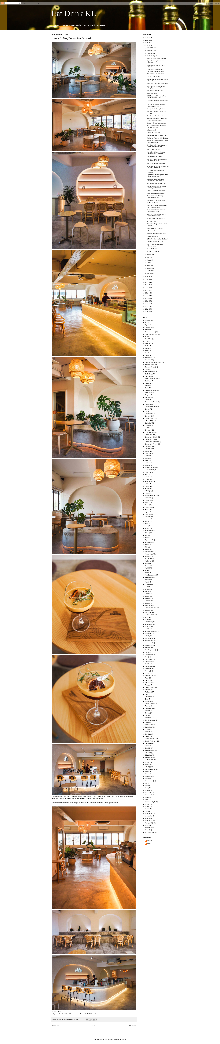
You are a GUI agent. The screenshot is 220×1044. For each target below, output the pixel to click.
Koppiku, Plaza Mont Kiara (155, 241)
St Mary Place (149, 760)
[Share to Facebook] (94, 1020)
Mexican (147, 610)
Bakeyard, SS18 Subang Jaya (156, 193)
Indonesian (148, 530)
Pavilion (147, 668)
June (148, 260)
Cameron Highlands (151, 402)
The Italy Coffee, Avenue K (155, 228)
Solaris (147, 736)
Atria (146, 341)
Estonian (147, 465)
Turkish (147, 809)
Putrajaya (148, 697)
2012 (147, 303)
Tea (146, 783)
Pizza (146, 678)
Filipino (147, 477)
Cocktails (148, 423)
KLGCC (147, 568)
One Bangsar (149, 654)
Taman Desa (149, 781)
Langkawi (148, 584)
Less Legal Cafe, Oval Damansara (157, 83)
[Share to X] (91, 1020)
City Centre (148, 421)
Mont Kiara (148, 622)
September (150, 56)
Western (147, 828)
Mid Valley (148, 612)
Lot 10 (147, 589)
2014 (147, 298)
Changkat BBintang (151, 406)
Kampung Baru (149, 551)
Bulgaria (147, 395)
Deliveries (148, 446)
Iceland (147, 521)
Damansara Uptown (151, 444)
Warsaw (147, 825)
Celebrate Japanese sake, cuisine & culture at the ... (157, 101)
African (147, 322)
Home (94, 1026)
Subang (147, 767)
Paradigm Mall (149, 666)
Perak (147, 673)
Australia (147, 343)
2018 (147, 287)
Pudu (146, 694)
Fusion (147, 488)
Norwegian (148, 645)
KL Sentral (148, 561)
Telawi (147, 785)
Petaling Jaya (149, 675)
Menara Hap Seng (150, 608)
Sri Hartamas (149, 750)
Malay (147, 596)
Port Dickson (149, 682)
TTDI (146, 804)
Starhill (147, 762)
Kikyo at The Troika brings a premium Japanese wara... (156, 70)
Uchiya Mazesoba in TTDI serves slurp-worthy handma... (157, 119)
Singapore (148, 729)
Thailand (147, 790)
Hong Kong (148, 514)
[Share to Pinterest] (96, 1020)
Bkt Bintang (148, 374)
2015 (147, 295)
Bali (146, 353)
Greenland (148, 507)
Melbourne (148, 605)
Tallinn (147, 778)
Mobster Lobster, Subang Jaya (156, 233)
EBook (147, 458)
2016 (147, 293)
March (149, 268)
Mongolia (148, 619)
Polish (147, 680)
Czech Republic (150, 432)
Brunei (147, 385)
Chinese (147, 416)
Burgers (147, 397)
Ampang (147, 327)
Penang (147, 671)
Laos (146, 587)
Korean (147, 573)
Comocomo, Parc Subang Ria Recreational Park (156, 196)
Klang (147, 563)
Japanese (148, 540)
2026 (147, 37)
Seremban (148, 718)
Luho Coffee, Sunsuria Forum (156, 200)
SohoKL (147, 734)
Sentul (147, 711)
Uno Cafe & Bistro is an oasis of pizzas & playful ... (156, 126)
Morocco (147, 626)
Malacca (147, 594)
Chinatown (148, 413)
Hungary (147, 519)
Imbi (146, 523)
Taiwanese (148, 776)
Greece (147, 502)
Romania (148, 701)
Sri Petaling (148, 757)
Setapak (147, 722)
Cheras (147, 409)
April (148, 265)
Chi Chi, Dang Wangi (153, 76)
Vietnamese (148, 820)
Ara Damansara (150, 332)
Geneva (147, 493)
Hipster (147, 512)
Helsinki (147, 509)
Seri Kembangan (150, 720)
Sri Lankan (148, 755)
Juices (147, 547)
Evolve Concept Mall (151, 467)
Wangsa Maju (149, 823)
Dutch (147, 456)
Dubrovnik (148, 453)
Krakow (147, 580)
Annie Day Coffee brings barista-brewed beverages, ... (157, 206)
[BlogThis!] (89, 1020)
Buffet (146, 388)
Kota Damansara (150, 575)
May (148, 263)
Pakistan (147, 664)
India (146, 526)
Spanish (147, 748)
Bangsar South (149, 364)
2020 (147, 282)
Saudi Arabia (149, 708)
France (147, 484)
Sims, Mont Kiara (152, 93)
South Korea (149, 743)
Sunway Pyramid (150, 769)
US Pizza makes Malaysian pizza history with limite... (157, 160)
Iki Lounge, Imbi (152, 130)
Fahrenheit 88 (149, 470)
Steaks (147, 764)
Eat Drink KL (74, 13)
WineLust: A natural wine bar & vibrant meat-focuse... (156, 215)
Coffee (147, 425)
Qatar (146, 699)
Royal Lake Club (150, 704)
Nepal (147, 636)
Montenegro (149, 624)
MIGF (146, 617)
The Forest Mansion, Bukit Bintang (157, 138)
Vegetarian (148, 813)
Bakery (147, 350)
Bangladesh (149, 357)
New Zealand (149, 640)
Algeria (147, 325)
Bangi (147, 355)
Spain (147, 746)
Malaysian (148, 598)
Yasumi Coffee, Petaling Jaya (156, 190)
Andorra (147, 329)
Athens (147, 336)
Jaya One (148, 542)
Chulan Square (149, 418)
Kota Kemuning (150, 577)
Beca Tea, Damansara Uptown (156, 58)
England (147, 463)
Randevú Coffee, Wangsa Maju (156, 123)
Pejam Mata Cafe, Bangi (154, 156)
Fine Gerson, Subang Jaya (155, 90)
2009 (147, 312)
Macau (147, 591)
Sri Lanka (148, 753)
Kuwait (147, 582)
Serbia (147, 715)
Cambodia (148, 399)
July (148, 257)
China (147, 411)
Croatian (147, 428)
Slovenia (147, 732)
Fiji (146, 474)
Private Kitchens (150, 687)
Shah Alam (148, 727)
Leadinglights (109, 1039)
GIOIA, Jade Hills (152, 248)
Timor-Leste (148, 795)
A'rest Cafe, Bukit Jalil (153, 132)
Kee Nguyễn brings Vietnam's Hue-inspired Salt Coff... (156, 105)
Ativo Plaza (148, 339)
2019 (147, 285)
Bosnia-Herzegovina (151, 379)
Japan (147, 537)
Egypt (146, 460)
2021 (147, 279)
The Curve (148, 792)
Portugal (147, 685)
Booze (147, 376)
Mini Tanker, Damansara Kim (156, 74)
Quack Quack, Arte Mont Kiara (156, 218)
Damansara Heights (151, 437)
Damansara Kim (150, 439)
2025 (147, 40)
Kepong (147, 556)
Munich (147, 629)
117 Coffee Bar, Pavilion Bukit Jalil (157, 239)
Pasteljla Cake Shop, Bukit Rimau (157, 109)
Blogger (124, 1039)
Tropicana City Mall (151, 802)
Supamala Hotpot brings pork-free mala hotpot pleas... (157, 175)
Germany (148, 500)
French (147, 486)
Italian (147, 533)
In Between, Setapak (153, 231)
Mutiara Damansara (151, 631)
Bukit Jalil (148, 392)
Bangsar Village (150, 367)
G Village (148, 491)
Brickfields (148, 383)
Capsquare (148, 404)
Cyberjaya (148, 430)
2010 (147, 309)
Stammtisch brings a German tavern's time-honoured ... (156, 152)
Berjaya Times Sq (150, 371)
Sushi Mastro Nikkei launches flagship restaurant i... (156, 87)
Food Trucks (149, 481)
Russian (147, 706)
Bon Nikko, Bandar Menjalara (156, 163)
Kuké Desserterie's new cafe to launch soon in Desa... (156, 96)
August (149, 255)
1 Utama (147, 320)
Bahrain (147, 348)
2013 (147, 301)
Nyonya (147, 647)
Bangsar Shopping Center (153, 362)
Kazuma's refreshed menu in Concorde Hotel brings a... (156, 180)
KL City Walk (149, 559)
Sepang (147, 713)
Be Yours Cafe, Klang (153, 251)
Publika (147, 689)
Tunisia (147, 806)
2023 (147, 45)
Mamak (147, 603)
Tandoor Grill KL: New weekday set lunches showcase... (157, 167)
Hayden (149, 841)
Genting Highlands (151, 495)
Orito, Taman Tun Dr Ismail (155, 116)
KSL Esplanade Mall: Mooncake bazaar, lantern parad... (157, 145)
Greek (147, 505)
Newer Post (55, 1026)
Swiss (147, 771)
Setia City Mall (149, 725)
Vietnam (147, 818)
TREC (147, 799)
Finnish (147, 479)
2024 (147, 43)
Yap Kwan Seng (150, 832)
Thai (146, 788)
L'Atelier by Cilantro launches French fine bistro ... (156, 210)
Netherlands (149, 638)
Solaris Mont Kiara (150, 741)
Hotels (147, 516)
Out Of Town (149, 659)
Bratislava (148, 381)
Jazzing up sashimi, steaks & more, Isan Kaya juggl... (157, 141)
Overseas (148, 661)
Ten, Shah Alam (151, 221)
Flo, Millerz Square (152, 203)
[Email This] (87, 1020)
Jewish (147, 544)
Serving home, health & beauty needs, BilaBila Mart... (156, 187)
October (149, 53)
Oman (147, 652)
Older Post (132, 1026)
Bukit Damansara (150, 390)
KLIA (146, 570)
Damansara (148, 435)
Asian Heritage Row (151, 334)
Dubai (147, 451)
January (149, 273)
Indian (147, 528)
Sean (149, 844)
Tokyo (147, 797)
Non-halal (148, 643)
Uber (146, 811)
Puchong (148, 692)
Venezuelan (148, 816)
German (147, 498)
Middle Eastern (149, 615)
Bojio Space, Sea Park (154, 149)
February (150, 271)
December (150, 48)
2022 (147, 277)
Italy (146, 535)
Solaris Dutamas (150, 739)
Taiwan (147, 774)
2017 (147, 290)
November (150, 50)
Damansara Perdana (151, 442)
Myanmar (148, 633)
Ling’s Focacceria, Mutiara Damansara (155, 245)
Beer (146, 369)
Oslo (146, 657)
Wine (146, 830)
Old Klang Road (150, 650)
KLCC (147, 566)
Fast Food (148, 472)
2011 (147, 306)
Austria (147, 346)
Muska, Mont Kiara (152, 236)
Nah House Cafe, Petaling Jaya (156, 183)
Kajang (147, 549)
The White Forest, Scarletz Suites (157, 135)
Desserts (147, 449)
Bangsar (147, 360)
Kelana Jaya (149, 554)
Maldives (148, 601)
